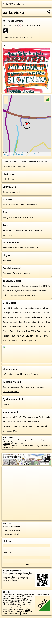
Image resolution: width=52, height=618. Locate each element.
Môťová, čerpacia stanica (28, 291)
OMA (11, 4)
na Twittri (26, 575)
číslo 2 (14, 205)
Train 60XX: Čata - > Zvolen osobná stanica (22, 308)
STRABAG (45, 286)
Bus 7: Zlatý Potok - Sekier (34, 336)
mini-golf (6, 217)
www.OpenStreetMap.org (32, 594)
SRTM (27, 610)
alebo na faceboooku (12, 530)
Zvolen (14, 166)
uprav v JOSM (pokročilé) (33, 440)
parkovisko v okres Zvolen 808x (17, 422)
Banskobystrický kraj (31, 162)
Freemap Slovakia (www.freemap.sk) (17, 599)
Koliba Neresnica (10, 192)
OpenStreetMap (20, 153)
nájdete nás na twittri (12, 527)
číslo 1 (5, 205)
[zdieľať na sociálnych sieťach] (48, 12)
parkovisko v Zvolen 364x (38, 417)
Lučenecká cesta (11, 25)
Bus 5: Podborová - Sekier (30, 317)
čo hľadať (7, 553)
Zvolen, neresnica (27, 205)
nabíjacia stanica (22, 230)
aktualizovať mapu (16, 440)
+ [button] (6, 98)
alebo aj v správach (12, 534)
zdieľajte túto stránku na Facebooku (17, 574)
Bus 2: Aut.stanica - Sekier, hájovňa (18, 340)
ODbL (24, 596)
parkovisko (20, 4)
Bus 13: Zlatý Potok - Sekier (30, 322)
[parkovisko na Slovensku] (6, 30)
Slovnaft (36, 230)
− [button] (6, 102)
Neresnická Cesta (28, 374)
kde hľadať (7, 541)
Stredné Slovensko (11, 162)
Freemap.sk (33, 153)
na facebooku (20, 573)
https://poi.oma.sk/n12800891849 (13, 155)
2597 (5, 404)
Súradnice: (7, 38)
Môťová (22, 166)
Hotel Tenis (8, 179)
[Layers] (47, 99)
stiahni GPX (7, 446)
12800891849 (7, 442)
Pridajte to (20, 612)
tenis (15, 217)
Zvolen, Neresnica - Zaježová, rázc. (18, 387)
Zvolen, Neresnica (11, 286)
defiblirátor (7, 248)
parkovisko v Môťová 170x (14, 417)
